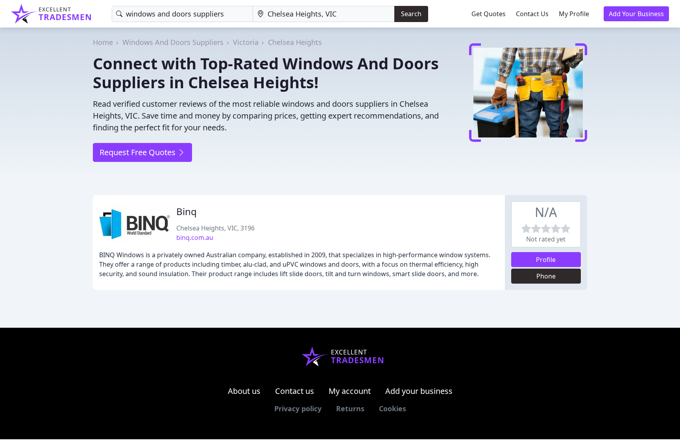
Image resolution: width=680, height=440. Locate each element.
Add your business (419, 391)
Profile (546, 259)
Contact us (294, 391)
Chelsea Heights (295, 42)
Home (103, 42)
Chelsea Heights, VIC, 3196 (215, 228)
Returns (350, 408)
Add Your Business (636, 13)
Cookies (392, 408)
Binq (186, 211)
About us (244, 391)
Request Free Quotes (138, 152)
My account (350, 391)
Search (411, 13)
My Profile (574, 13)
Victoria (246, 42)
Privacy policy (298, 408)
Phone (546, 276)
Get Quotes (488, 13)
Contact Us (532, 13)
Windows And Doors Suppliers (173, 42)
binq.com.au (194, 237)
